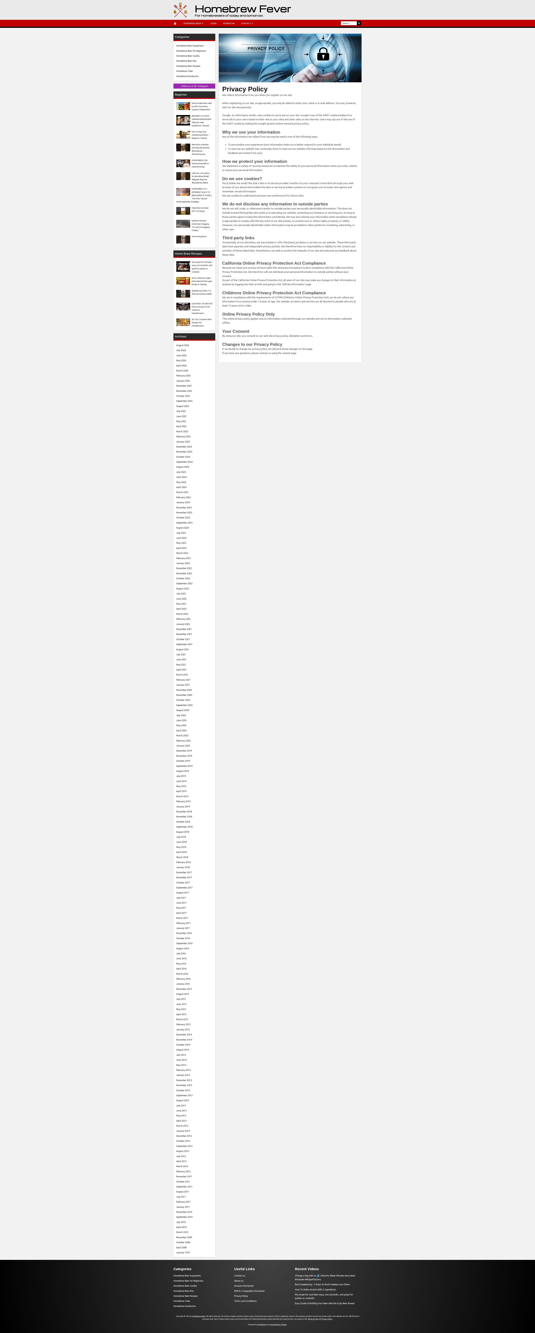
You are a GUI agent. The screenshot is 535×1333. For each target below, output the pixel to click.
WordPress (262, 1324)
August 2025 (182, 406)
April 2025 (181, 426)
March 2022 (182, 614)
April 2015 (181, 1014)
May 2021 (181, 664)
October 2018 (183, 821)
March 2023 (182, 553)
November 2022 (184, 573)
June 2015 (181, 1004)
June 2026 (181, 355)
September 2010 (184, 1217)
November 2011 (184, 1176)
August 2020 (182, 710)
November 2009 (184, 1237)
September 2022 (184, 583)
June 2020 (181, 720)
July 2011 (181, 1197)
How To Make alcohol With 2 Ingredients (315, 1289)
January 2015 (183, 1029)
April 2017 (181, 913)
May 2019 (181, 786)
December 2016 (184, 933)
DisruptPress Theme (279, 1324)
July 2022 (181, 593)
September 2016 (184, 943)
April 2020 (181, 730)
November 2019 (184, 756)
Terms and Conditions (245, 1301)
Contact (246, 23)
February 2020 (183, 740)
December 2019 (184, 750)
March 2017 (182, 918)
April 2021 (181, 669)
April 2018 (181, 852)
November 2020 (184, 695)
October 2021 (183, 639)
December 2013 (184, 1080)
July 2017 (181, 898)
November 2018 (184, 816)
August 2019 (182, 771)
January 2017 (183, 928)
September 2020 (184, 705)
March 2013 (182, 1126)
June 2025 (181, 416)
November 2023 (184, 512)
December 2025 (184, 386)
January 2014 (183, 1075)
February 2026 (183, 375)
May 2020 (181, 725)
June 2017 (181, 903)
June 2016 (181, 958)
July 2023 (181, 533)
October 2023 (183, 517)
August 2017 (182, 892)
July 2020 (181, 715)
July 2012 (181, 1156)
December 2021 (184, 629)
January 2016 (183, 984)
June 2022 (181, 598)
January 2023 (183, 563)
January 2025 (183, 441)
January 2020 (183, 745)
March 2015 (182, 1019)
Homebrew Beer (192, 23)
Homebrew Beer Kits (186, 61)
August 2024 (182, 467)
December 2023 (184, 507)
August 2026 (182, 345)
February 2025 (183, 436)
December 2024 (184, 446)
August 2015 (182, 994)
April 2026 (181, 365)
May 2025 (181, 421)
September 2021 (184, 644)
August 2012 (182, 1151)
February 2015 (183, 1024)
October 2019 (183, 761)
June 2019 (181, 781)
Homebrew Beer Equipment (190, 45)
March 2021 (182, 674)
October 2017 (183, 882)
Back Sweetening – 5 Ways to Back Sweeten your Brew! (322, 1284)
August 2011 (182, 1191)
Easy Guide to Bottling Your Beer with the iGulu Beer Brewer (325, 1303)
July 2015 (181, 999)
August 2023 (182, 527)
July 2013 (181, 1105)
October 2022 (183, 578)
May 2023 (181, 543)
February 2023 (183, 558)
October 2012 (183, 1141)
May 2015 (181, 1009)
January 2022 (183, 624)
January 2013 (183, 1131)
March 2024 (182, 492)
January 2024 (183, 502)
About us (238, 1281)
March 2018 (182, 857)
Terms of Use (313, 1319)
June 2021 (181, 659)
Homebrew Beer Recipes (188, 66)
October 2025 (183, 396)
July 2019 (181, 776)
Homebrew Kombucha (187, 76)
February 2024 (183, 497)
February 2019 (183, 801)
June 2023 (181, 538)
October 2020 (183, 700)
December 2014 (184, 1034)
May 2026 (181, 360)
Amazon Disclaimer (244, 1286)
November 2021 (184, 634)
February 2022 (183, 619)
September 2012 (184, 1146)
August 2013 (182, 1100)
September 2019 (184, 766)
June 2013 (181, 1110)
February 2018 (183, 862)
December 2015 (184, 989)
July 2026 (181, 350)
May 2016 (181, 963)
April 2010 (181, 1227)
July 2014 (181, 1055)
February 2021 (183, 680)
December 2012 (184, 1136)
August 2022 (182, 588)
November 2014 (184, 1039)
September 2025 (184, 401)
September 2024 (184, 462)
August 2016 (182, 948)
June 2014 (181, 1060)
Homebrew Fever (243, 8)
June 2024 (181, 477)
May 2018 (181, 847)
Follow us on (194, 86)
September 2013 (184, 1095)
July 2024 (181, 472)
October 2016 (183, 938)
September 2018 (184, 826)
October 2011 (183, 1181)
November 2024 (184, 451)
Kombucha (229, 23)
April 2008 (181, 1247)
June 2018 (181, 842)
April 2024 (181, 487)
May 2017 (181, 908)
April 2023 (181, 548)
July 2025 (181, 411)
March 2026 (182, 370)
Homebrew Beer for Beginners (191, 51)
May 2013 (181, 1115)
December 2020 (184, 690)
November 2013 (184, 1085)
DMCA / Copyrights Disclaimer (249, 1291)
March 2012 (182, 1166)
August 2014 (182, 1049)
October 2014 (183, 1044)
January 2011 (183, 1207)
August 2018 (182, 832)
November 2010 (184, 1212)
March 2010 (182, 1232)
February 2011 (183, 1202)
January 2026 (183, 381)
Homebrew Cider (184, 71)
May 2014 (181, 1065)
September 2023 (184, 522)
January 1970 (183, 1252)
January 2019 (183, 806)
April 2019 (181, 791)
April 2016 (181, 968)
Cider (214, 23)
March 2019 (182, 796)
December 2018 (184, 811)
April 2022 (181, 609)
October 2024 (183, 457)
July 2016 (181, 953)
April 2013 (181, 1120)
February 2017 (183, 923)
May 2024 (181, 482)
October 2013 (183, 1090)
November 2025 (184, 391)
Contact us (239, 1275)
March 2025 (182, 431)
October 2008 (183, 1242)
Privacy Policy (241, 1296)
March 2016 (182, 974)
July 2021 (181, 654)
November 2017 (184, 877)
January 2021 (183, 685)
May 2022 (181, 604)
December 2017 (184, 872)
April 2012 (181, 1161)
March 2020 (182, 735)
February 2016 (183, 979)
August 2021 (182, 649)
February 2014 (183, 1070)
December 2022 (184, 568)
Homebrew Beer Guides (188, 56)
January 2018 (183, 867)
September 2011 (184, 1186)
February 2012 (183, 1171)
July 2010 (181, 1222)
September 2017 (184, 887)
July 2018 (181, 837)
